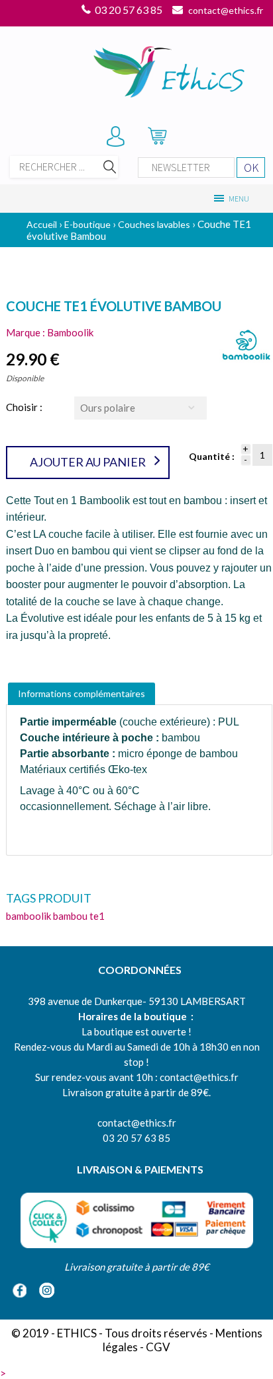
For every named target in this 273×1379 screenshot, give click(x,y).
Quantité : (212, 456)
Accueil (42, 224)
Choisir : (24, 407)
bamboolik (28, 916)
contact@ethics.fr (225, 10)
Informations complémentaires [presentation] (81, 693)
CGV (158, 1347)
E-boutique (87, 224)
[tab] (81, 694)
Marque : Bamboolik (49, 332)
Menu (238, 199)
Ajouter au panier (88, 462)
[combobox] (140, 408)
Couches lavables (154, 224)
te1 (97, 916)
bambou (70, 916)
